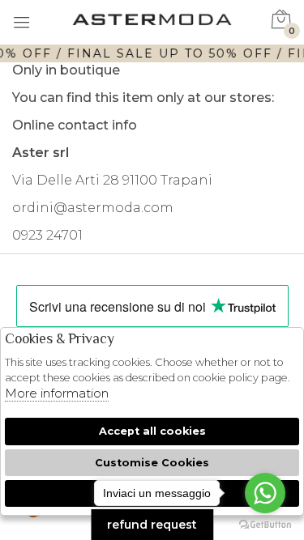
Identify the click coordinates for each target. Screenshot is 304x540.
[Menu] (22, 24)
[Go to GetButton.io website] (265, 524)
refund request (152, 524)
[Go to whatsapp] (265, 493)
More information (57, 393)
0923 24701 (47, 235)
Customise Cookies (152, 463)
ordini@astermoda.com (92, 207)
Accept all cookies (152, 431)
